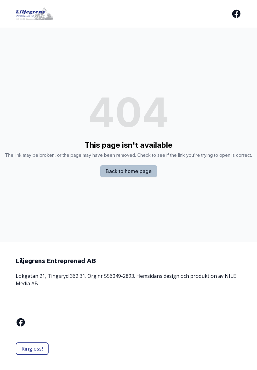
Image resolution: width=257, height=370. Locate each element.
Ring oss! (32, 348)
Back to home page (129, 171)
